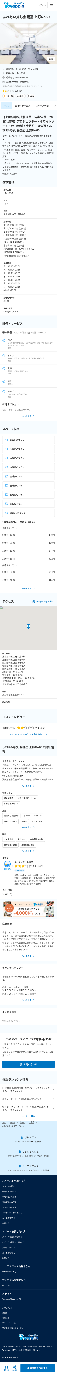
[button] (28, 43)
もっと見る (26, 416)
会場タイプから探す (10, 1191)
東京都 (12, 1122)
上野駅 (31, 1122)
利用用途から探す (9, 1197)
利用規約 (5, 1223)
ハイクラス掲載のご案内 (12, 1242)
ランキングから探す (10, 1207)
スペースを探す (8, 1186)
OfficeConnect (8, 1272)
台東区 (22, 1122)
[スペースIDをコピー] (11, 894)
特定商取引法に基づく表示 (12, 1328)
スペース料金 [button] (42, 105)
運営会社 (5, 1313)
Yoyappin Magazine (10, 1299)
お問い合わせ (30, 1064)
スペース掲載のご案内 (11, 1237)
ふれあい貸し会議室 (23, 862)
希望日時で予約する (37, 1368)
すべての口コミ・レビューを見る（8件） (27, 734)
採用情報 (5, 1318)
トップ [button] (6, 105)
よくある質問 (7, 1218)
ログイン (42, 5)
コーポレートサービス (11, 1212)
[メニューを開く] (52, 5)
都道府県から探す (9, 1202)
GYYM (4, 1285)
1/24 (51, 59)
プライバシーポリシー (11, 1323)
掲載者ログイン (8, 1247)
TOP (4, 1122)
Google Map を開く (45, 601)
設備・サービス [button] (22, 105)
